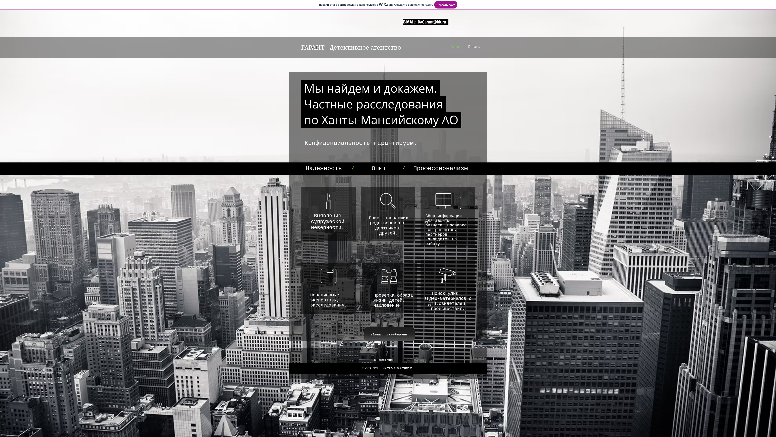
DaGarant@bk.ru (432, 22)
